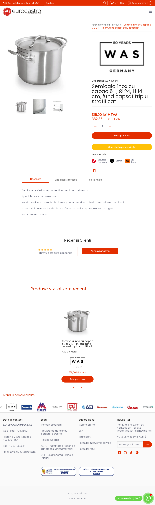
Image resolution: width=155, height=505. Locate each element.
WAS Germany (69, 351)
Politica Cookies (50, 440)
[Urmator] (74, 59)
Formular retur (87, 449)
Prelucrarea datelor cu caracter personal (54, 432)
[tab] (35, 180)
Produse (116, 24)
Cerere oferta (87, 424)
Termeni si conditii (51, 424)
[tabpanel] (77, 204)
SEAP (81, 431)
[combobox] (73, 3)
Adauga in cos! (122, 135)
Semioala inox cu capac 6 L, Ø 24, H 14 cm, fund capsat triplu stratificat (77, 343)
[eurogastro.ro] (22, 11)
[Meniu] (150, 11)
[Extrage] (95, 126)
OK (147, 444)
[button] (94, 170)
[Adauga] (110, 126)
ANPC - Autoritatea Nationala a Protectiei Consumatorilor (58, 447)
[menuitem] (117, 3)
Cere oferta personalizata (121, 147)
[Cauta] (104, 3)
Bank (133, 160)
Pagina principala (101, 24)
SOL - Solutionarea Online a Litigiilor (57, 456)
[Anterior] (5, 59)
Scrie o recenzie (100, 251)
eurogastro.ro (74, 493)
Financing (102, 162)
